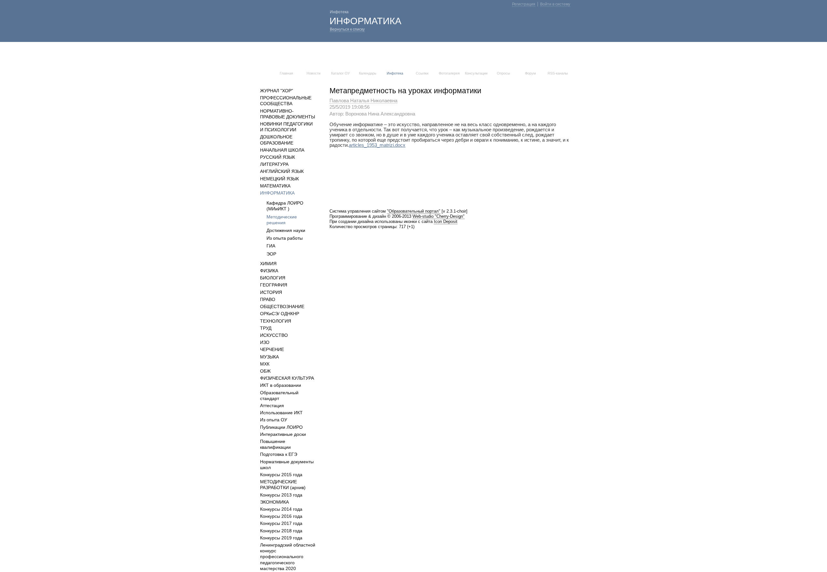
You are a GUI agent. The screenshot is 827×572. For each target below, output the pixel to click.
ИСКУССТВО (274, 335)
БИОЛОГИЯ (272, 277)
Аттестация (272, 405)
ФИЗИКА (269, 270)
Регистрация (523, 4)
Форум (530, 73)
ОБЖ (265, 371)
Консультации (476, 73)
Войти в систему (555, 4)
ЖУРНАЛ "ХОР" (276, 90)
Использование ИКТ (281, 412)
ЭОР (271, 253)
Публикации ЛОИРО (281, 427)
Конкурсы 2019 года (281, 537)
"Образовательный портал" (413, 211)
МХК (264, 363)
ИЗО (264, 342)
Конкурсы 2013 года (281, 494)
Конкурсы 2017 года (281, 523)
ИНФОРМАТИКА (277, 193)
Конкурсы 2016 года (281, 516)
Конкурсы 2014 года (281, 509)
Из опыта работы (285, 238)
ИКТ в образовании (280, 385)
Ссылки (422, 73)
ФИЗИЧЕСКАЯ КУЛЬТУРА (287, 378)
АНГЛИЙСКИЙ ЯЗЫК (282, 171)
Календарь (367, 73)
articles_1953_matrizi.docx (377, 145)
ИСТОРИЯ (271, 292)
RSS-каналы (558, 73)
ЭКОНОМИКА (274, 502)
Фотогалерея (449, 73)
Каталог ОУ (340, 73)
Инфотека (395, 73)
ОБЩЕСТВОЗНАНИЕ (282, 306)
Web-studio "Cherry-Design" (439, 216)
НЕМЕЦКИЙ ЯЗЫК (279, 178)
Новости (313, 73)
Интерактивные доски (283, 434)
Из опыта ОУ (273, 419)
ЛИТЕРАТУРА (274, 164)
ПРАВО (267, 299)
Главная (286, 73)
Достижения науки (286, 230)
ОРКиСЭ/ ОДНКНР (279, 313)
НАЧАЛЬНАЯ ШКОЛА (282, 150)
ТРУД (265, 328)
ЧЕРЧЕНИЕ (272, 349)
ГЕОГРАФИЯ (273, 284)
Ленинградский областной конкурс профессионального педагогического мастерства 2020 (287, 556)
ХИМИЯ (268, 263)
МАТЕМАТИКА (275, 185)
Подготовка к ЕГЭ (278, 454)
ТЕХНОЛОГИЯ (275, 321)
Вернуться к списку (347, 29)
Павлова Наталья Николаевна (363, 100)
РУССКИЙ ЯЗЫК (277, 157)
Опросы (503, 73)
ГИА (271, 245)
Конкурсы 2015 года (281, 474)
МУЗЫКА (269, 356)
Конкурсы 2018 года (281, 530)
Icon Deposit (445, 221)
